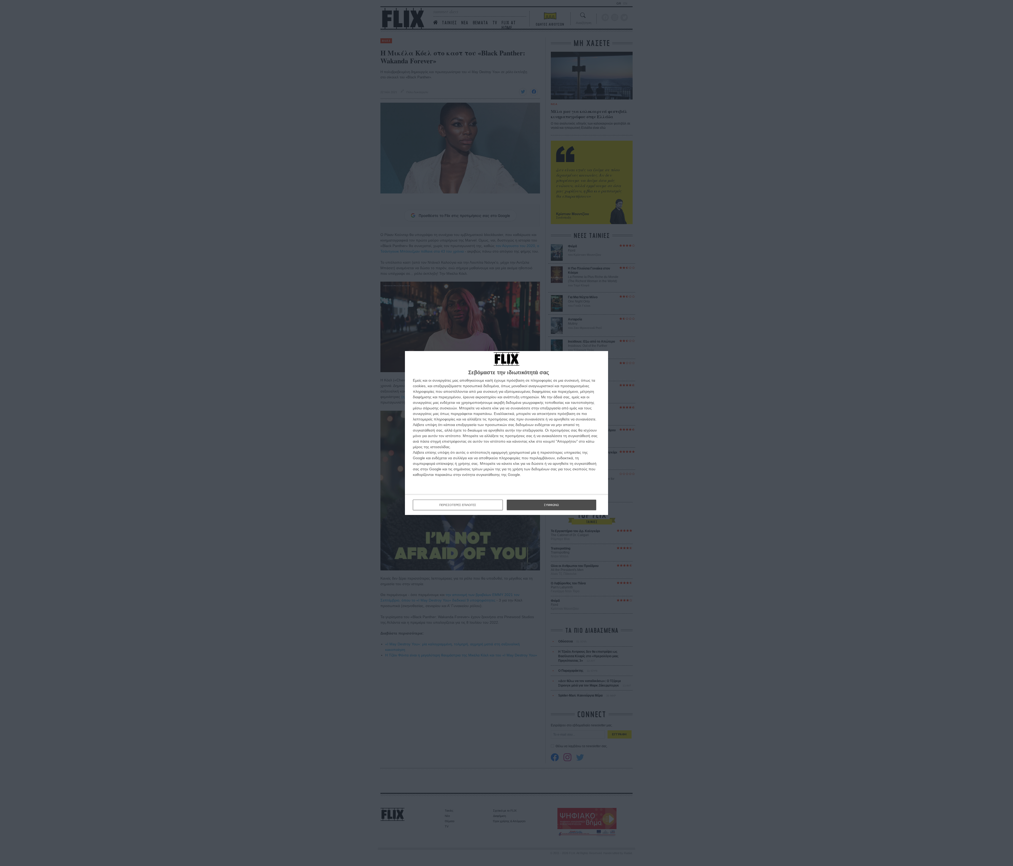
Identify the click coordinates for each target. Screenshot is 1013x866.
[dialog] (506, 433)
